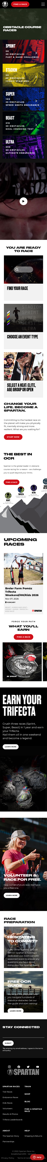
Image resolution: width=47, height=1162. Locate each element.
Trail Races (7, 1092)
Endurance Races (10, 1097)
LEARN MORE (11, 895)
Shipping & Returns (33, 1136)
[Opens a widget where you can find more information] (37, 1157)
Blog (27, 1101)
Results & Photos (10, 1114)
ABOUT (6, 1131)
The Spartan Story (11, 1136)
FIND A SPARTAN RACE (33, 1110)
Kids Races (7, 1103)
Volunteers (7, 1108)
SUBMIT (8, 1043)
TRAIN (28, 1086)
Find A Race (11, 482)
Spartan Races (11, 1086)
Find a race (20, 4)
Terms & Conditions (26, 1158)
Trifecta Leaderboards (12, 1119)
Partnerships (8, 1141)
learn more (10, 747)
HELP (27, 1131)
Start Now (13, 437)
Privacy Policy (7, 1158)
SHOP (27, 1094)
